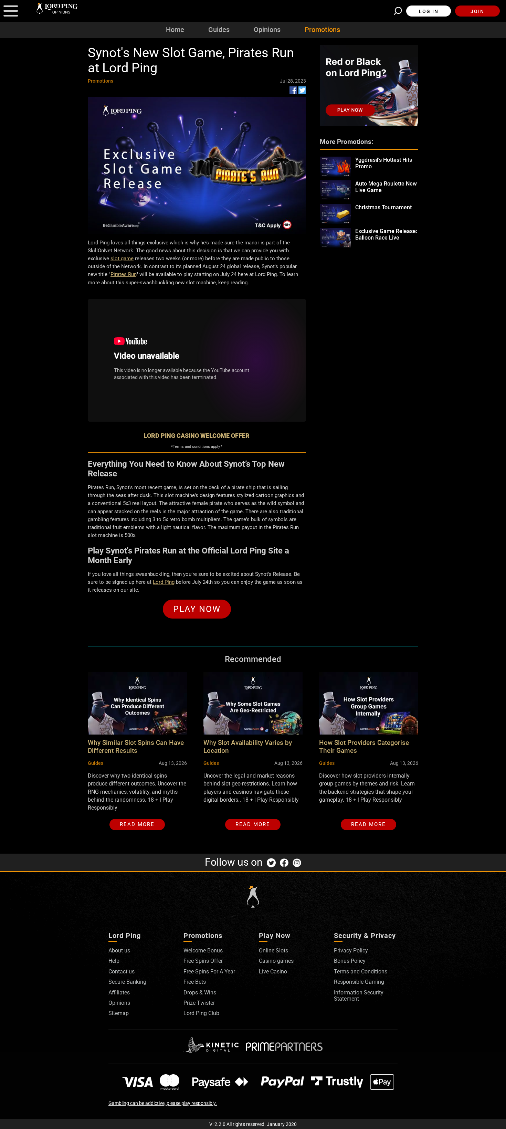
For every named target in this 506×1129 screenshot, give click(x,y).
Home (175, 30)
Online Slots (273, 950)
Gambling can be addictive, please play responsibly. (162, 1103)
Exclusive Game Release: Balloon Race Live (386, 234)
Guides (219, 30)
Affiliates (119, 992)
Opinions (267, 30)
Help (113, 961)
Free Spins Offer (203, 961)
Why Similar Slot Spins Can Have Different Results (136, 747)
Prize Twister (199, 1003)
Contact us (121, 971)
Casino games (276, 961)
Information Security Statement (358, 995)
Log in (429, 11)
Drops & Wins (199, 992)
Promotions (322, 30)
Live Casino (273, 971)
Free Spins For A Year (209, 971)
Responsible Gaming (359, 982)
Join (477, 11)
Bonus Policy (350, 961)
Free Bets (194, 982)
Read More (137, 824)
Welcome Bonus (203, 950)
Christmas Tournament (383, 207)
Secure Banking (127, 982)
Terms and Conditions (360, 971)
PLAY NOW (197, 609)
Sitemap (118, 1013)
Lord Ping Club (201, 1013)
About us (119, 950)
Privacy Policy (351, 950)
